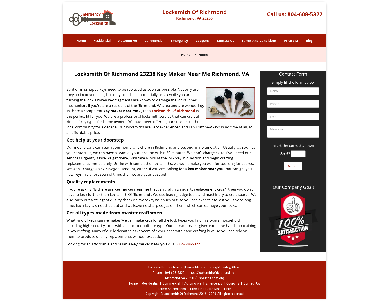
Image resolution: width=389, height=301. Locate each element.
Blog (309, 40)
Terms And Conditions (259, 40)
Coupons (202, 40)
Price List (291, 40)
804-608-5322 (305, 14)
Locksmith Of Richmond (173, 110)
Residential (102, 40)
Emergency (179, 40)
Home (81, 40)
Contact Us (225, 40)
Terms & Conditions (171, 289)
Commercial (154, 40)
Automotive (127, 40)
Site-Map (214, 289)
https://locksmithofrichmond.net (211, 272)
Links (228, 289)
